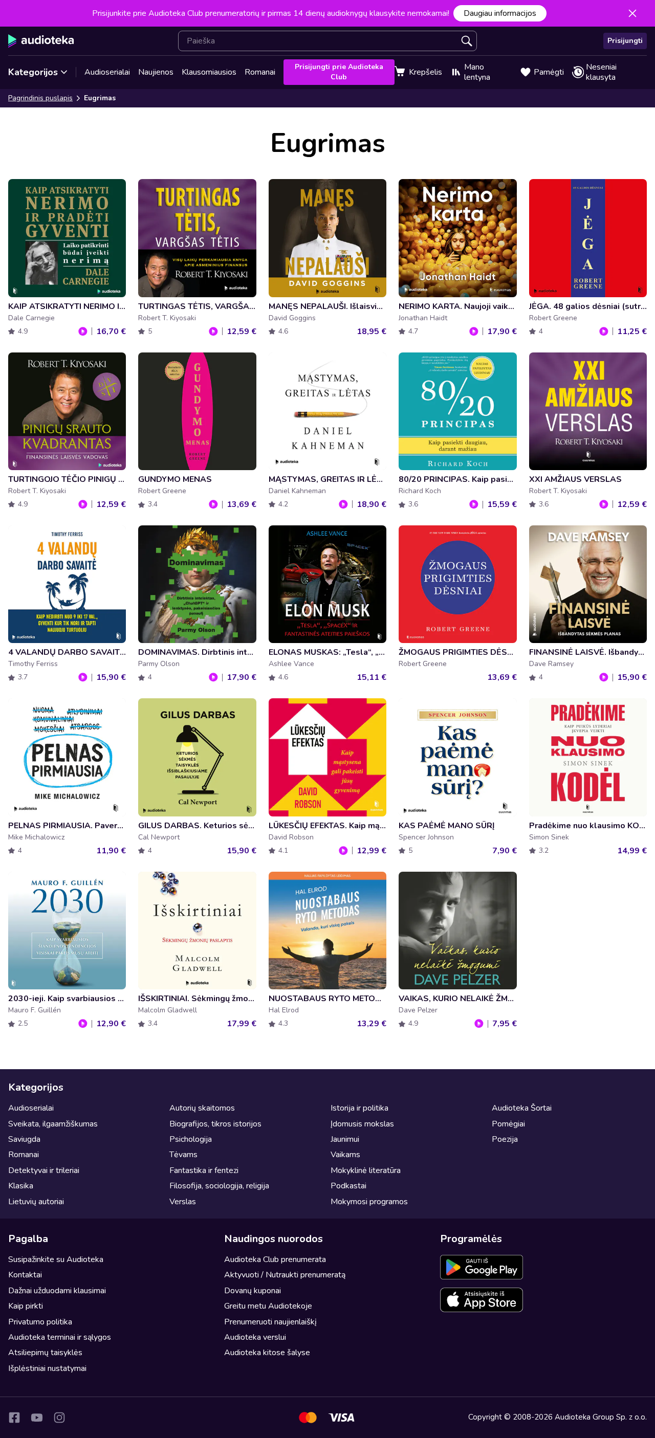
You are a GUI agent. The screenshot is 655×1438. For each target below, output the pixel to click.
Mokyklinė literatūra (366, 1170)
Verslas (182, 1201)
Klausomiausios (209, 72)
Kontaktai (25, 1274)
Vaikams (345, 1154)
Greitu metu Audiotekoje (268, 1306)
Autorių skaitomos (202, 1108)
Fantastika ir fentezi (203, 1170)
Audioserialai (107, 72)
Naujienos (155, 72)
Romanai (260, 72)
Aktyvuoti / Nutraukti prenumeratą (284, 1274)
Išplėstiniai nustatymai (47, 1368)
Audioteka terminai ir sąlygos (59, 1337)
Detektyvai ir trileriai (43, 1170)
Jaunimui (345, 1139)
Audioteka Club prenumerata (275, 1259)
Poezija (505, 1139)
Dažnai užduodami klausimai (57, 1290)
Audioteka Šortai (522, 1108)
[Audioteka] (41, 41)
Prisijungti (625, 41)
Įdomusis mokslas (362, 1124)
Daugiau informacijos (500, 13)
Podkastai (348, 1185)
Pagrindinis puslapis (40, 98)
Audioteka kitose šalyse (267, 1352)
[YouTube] (37, 1417)
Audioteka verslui (255, 1337)
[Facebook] (14, 1417)
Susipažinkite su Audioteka (55, 1259)
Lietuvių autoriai (36, 1201)
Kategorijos (33, 72)
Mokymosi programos (369, 1201)
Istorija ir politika (359, 1108)
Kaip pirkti (25, 1306)
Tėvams (183, 1154)
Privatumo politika (40, 1322)
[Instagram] (59, 1417)
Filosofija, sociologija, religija (219, 1185)
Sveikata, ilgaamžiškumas (53, 1124)
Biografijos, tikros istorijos (215, 1124)
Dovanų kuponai (252, 1290)
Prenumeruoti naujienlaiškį (270, 1322)
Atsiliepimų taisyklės (45, 1352)
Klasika (20, 1185)
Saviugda (24, 1139)
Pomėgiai (508, 1124)
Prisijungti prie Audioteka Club (339, 72)
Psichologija (190, 1139)
